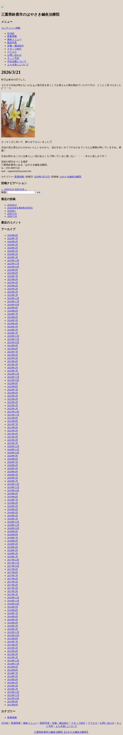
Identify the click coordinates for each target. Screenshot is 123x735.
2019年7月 (12, 500)
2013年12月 (13, 692)
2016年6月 (12, 616)
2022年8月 (12, 386)
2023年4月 (12, 361)
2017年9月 (12, 569)
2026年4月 (12, 248)
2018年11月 (13, 525)
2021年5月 (12, 430)
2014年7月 (12, 673)
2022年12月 (13, 374)
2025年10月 (13, 267)
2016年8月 (12, 610)
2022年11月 (13, 377)
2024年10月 (13, 304)
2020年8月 (12, 459)
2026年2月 (12, 254)
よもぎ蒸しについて (18, 64)
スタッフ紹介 (14, 49)
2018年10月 (13, 528)
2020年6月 (12, 465)
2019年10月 (13, 490)
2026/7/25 (12, 213)
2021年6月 (12, 427)
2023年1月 (12, 371)
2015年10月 (13, 635)
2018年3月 (12, 550)
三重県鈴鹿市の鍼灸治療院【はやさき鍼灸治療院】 (61, 732)
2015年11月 (13, 632)
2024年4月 (12, 323)
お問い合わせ (14, 55)
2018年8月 (12, 534)
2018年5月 (12, 544)
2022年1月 (12, 408)
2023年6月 (12, 355)
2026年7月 (12, 238)
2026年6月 (12, 241)
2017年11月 (13, 563)
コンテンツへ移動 (10, 28)
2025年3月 (12, 289)
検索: (4, 192)
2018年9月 (12, 531)
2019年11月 (13, 487)
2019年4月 (12, 509)
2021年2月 (12, 440)
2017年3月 (12, 588)
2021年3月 (12, 437)
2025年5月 (12, 282)
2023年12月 (13, 336)
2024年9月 (12, 308)
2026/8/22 (12, 205)
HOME (10, 33)
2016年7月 (12, 613)
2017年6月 (12, 578)
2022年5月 (12, 396)
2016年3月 (12, 626)
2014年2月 (12, 686)
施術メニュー (14, 39)
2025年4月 (12, 285)
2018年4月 (12, 547)
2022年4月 (12, 399)
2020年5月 (12, 468)
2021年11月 (13, 415)
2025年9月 (12, 270)
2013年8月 (12, 704)
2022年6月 (12, 393)
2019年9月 (12, 493)
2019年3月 (12, 512)
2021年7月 (12, 424)
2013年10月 (13, 698)
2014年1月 (12, 689)
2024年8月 (12, 311)
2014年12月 (13, 660)
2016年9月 (12, 607)
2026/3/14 (7, 189)
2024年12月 (13, 298)
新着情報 (12, 36)
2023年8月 (12, 348)
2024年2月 (12, 330)
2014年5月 (12, 676)
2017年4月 (12, 585)
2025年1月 (12, 295)
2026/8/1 (11, 211)
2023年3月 (12, 364)
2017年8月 (12, 572)
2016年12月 (13, 597)
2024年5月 (12, 320)
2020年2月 (12, 478)
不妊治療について (16, 61)
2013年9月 (12, 701)
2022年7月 (12, 389)
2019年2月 (12, 515)
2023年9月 (12, 345)
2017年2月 (12, 591)
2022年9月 (12, 383)
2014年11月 (13, 664)
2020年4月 (12, 471)
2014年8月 (12, 670)
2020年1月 (12, 481)
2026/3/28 (20, 189)
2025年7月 (12, 276)
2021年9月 (12, 418)
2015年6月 (12, 645)
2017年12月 (13, 560)
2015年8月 (12, 638)
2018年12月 (13, 522)
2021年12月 (13, 411)
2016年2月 (12, 629)
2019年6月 (12, 503)
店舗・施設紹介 (15, 45)
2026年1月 (12, 257)
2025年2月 (12, 292)
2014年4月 (12, 679)
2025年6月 (12, 279)
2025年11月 (13, 263)
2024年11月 (13, 301)
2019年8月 (12, 497)
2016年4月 (12, 623)
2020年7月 (12, 462)
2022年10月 (13, 380)
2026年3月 (12, 251)
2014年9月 (12, 667)
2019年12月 (13, 484)
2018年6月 (12, 541)
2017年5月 (12, 582)
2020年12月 (13, 446)
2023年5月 (12, 358)
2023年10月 (13, 342)
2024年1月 (12, 333)
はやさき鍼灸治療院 (70, 176)
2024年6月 (12, 317)
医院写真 (12, 42)
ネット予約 (13, 58)
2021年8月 (12, 421)
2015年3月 (12, 654)
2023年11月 (13, 339)
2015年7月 (12, 641)
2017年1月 (12, 594)
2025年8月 (12, 273)
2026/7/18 (12, 216)
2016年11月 (13, 601)
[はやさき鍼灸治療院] (2, 6)
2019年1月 (12, 519)
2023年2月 (12, 367)
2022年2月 (12, 405)
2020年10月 (13, 452)
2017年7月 (12, 575)
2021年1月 (12, 443)
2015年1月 (12, 657)
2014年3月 (12, 682)
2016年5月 (12, 619)
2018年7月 (12, 538)
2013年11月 (13, 695)
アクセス (12, 52)
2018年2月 (12, 553)
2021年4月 (12, 434)
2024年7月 (12, 314)
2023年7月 (12, 352)
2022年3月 (12, 402)
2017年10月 (13, 566)
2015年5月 (12, 648)
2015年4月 (12, 651)
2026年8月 (12, 235)
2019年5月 (12, 506)
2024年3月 (12, 326)
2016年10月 (13, 604)
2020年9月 (12, 456)
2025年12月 (13, 260)
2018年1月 (12, 556)
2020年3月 (12, 474)
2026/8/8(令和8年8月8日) (20, 208)
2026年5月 (12, 244)
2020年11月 (13, 449)
